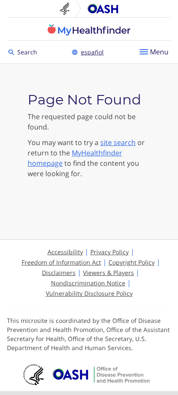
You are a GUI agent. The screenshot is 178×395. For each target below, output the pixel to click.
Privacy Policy (109, 252)
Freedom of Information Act (61, 262)
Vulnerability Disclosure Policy (89, 293)
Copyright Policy (131, 262)
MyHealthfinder (89, 29)
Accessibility (65, 252)
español (92, 52)
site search (118, 142)
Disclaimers (59, 273)
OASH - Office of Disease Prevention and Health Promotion (101, 374)
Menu (159, 51)
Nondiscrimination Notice (88, 283)
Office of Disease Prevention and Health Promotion (103, 8)
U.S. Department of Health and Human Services (68, 8)
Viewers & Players (108, 273)
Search (28, 51)
